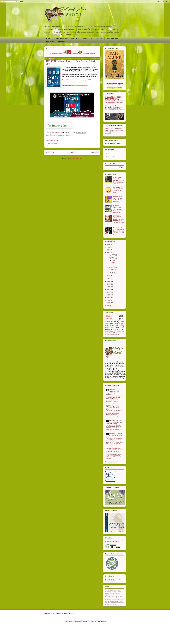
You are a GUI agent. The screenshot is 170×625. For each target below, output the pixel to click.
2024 (109, 250)
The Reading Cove (57, 132)
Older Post (95, 152)
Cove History (50, 41)
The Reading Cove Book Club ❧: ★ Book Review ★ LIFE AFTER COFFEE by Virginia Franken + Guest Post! (114, 427)
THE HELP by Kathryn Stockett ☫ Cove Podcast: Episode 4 (118, 199)
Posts (109, 154)
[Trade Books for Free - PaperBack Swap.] (114, 581)
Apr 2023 (112, 270)
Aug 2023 (112, 255)
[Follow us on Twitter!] (60, 53)
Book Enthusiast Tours (112, 334)
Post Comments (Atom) (76, 158)
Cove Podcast (75, 38)
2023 (109, 252)
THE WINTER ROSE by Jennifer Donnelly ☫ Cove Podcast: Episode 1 (118, 231)
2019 (109, 284)
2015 (109, 295)
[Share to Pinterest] (85, 133)
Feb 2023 (112, 272)
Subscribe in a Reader (112, 541)
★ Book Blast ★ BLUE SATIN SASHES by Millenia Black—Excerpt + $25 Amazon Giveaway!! (114, 100)
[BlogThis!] (79, 133)
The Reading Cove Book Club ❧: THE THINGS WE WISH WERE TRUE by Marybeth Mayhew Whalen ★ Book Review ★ (114, 454)
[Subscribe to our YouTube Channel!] (74, 53)
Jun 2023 (112, 267)
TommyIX (90, 621)
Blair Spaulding (114, 406)
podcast (62, 135)
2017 (109, 289)
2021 (109, 278)
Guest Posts (108, 333)
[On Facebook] (53, 53)
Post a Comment (53, 143)
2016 (109, 292)
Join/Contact (61, 41)
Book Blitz (109, 326)
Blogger (103, 621)
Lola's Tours (109, 331)
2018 (109, 287)
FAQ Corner (99, 38)
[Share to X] (81, 133)
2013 (109, 300)
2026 (109, 244)
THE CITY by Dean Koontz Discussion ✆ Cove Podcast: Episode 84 (117, 209)
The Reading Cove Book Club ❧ (115, 449)
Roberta (68, 135)
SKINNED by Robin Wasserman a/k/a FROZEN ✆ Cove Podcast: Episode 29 (114, 220)
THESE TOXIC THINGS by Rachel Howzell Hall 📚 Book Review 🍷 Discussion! (114, 130)
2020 (109, 281)
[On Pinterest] (69, 53)
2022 (109, 276)
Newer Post (50, 152)
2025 (109, 247)
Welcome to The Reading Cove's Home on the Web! (118, 189)
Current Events (87, 38)
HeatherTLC (113, 420)
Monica (57, 135)
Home (48, 38)
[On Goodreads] (65, 53)
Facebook (47, 613)
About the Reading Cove (60, 38)
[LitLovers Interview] (89, 53)
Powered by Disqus (111, 462)
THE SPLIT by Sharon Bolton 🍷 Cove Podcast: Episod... (113, 260)
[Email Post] (73, 132)
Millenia (52, 135)
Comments (110, 157)
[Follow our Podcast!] (80, 53)
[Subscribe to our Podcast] (112, 548)
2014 (109, 297)
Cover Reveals (120, 333)
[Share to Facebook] (83, 133)
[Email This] (77, 133)
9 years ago (115, 401)
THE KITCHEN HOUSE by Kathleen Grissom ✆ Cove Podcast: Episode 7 (118, 180)
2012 (109, 303)
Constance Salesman (112, 390)
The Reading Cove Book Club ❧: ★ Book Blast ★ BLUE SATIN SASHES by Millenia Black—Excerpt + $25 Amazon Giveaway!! (114, 398)
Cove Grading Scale (112, 38)
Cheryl (119, 331)
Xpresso (117, 329)
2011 (108, 305)
